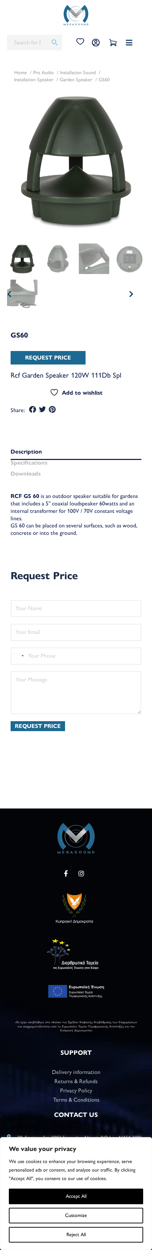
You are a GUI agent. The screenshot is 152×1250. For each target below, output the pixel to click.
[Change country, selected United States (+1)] (18, 656)
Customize (76, 1215)
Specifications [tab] (29, 463)
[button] (33, 410)
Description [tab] (26, 452)
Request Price (38, 726)
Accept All (76, 1196)
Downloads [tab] (26, 474)
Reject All (76, 1235)
